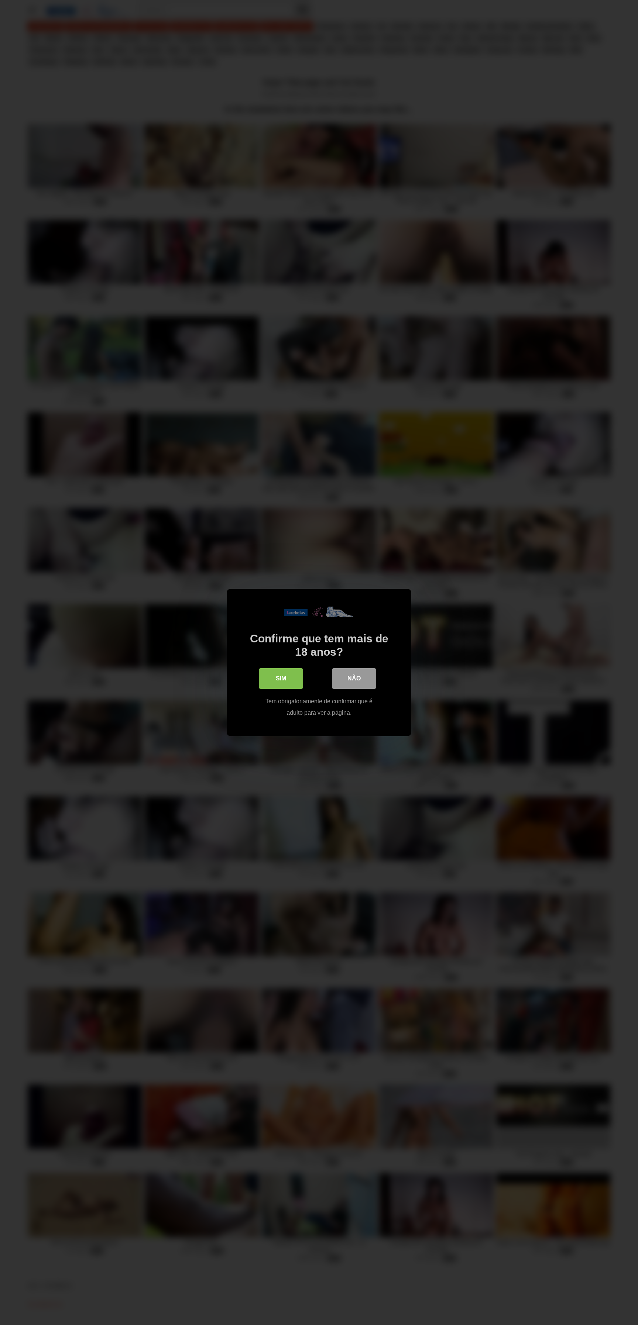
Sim (281, 678)
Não (354, 678)
